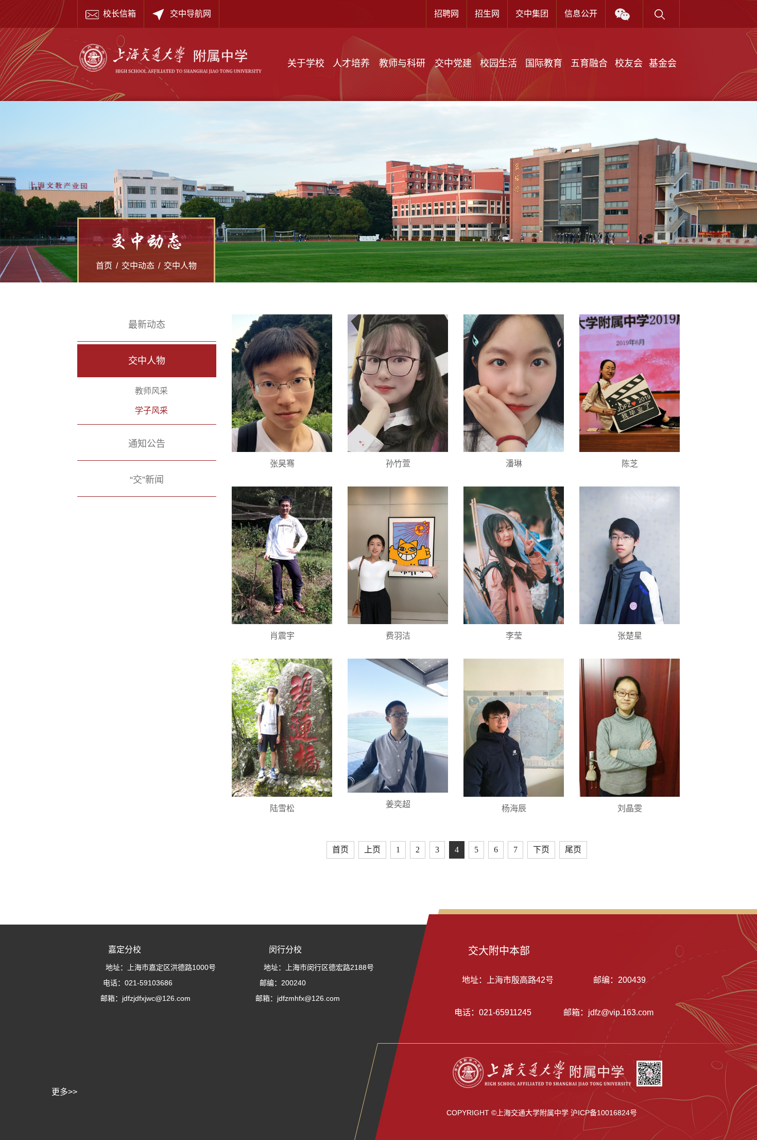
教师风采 (151, 391)
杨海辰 (514, 808)
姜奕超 (398, 804)
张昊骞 (282, 463)
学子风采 (151, 410)
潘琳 (514, 463)
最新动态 (146, 325)
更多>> (64, 1091)
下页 (541, 849)
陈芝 (630, 463)
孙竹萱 (398, 463)
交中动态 (138, 265)
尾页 (573, 849)
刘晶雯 (629, 808)
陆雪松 (282, 808)
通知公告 (146, 444)
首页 (104, 265)
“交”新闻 (147, 480)
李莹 (514, 635)
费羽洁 (398, 635)
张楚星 (629, 635)
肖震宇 (282, 635)
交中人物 (180, 265)
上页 (372, 849)
